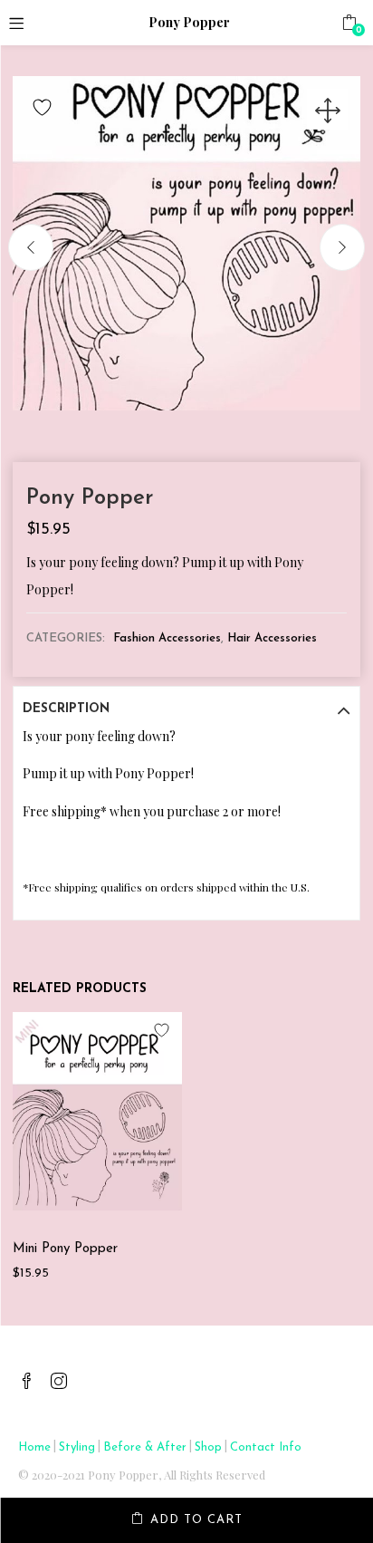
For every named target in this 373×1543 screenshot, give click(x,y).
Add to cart (196, 1520)
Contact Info (265, 1447)
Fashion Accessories (167, 638)
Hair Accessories (272, 638)
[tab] (186, 709)
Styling (77, 1447)
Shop (208, 1447)
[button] (349, 22)
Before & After (144, 1447)
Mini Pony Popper (65, 1249)
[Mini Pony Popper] (97, 1110)
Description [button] (66, 709)
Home (34, 1447)
